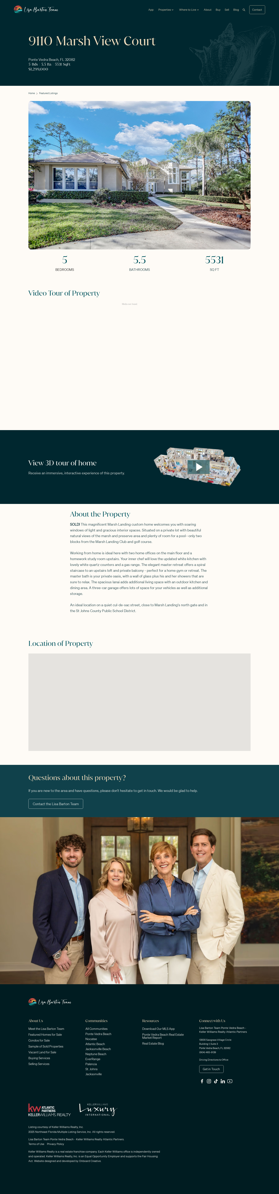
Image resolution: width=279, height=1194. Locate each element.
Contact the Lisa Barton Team (56, 804)
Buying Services (39, 1058)
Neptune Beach (95, 1054)
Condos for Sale (39, 1040)
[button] (164, 10)
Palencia (91, 1064)
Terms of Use (36, 1144)
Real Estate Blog (153, 1043)
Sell (227, 9)
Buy (218, 9)
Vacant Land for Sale (42, 1052)
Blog (236, 9)
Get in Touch (211, 1069)
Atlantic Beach (95, 1044)
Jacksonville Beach (98, 1049)
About (208, 9)
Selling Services (38, 1064)
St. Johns (91, 1069)
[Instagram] (209, 1081)
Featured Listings (48, 93)
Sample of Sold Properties (45, 1046)
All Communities (96, 1029)
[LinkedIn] (223, 1081)
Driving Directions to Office (213, 1059)
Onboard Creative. (90, 1161)
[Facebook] (202, 1081)
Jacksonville (93, 1074)
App (151, 9)
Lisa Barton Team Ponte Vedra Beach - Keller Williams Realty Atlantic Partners (76, 1139)
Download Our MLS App (158, 1029)
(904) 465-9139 (207, 1052)
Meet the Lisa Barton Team (46, 1029)
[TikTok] (216, 1081)
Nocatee (91, 1039)
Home (31, 93)
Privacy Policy (55, 1144)
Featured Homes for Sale (45, 1034)
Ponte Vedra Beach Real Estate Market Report (163, 1036)
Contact (257, 9)
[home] (36, 10)
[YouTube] (230, 1081)
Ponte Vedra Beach (98, 1034)
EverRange (92, 1059)
